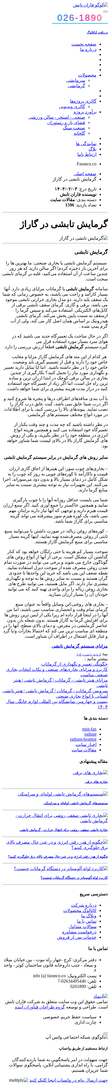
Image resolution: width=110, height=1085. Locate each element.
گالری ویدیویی (72, 106)
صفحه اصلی (85, 173)
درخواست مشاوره (79, 931)
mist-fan (89, 729)
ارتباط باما (86, 154)
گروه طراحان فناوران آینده (40, 1007)
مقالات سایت (84, 749)
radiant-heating (83, 739)
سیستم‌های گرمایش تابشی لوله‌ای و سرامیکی (75, 803)
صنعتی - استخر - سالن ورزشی (56, 117)
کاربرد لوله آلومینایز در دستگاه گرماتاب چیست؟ (74, 878)
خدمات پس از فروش (76, 937)
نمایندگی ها (86, 143)
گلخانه (79, 133)
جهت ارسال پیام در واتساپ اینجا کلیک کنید (68, 1080)
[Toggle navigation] (105, 11)
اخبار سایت (86, 744)
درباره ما (88, 49)
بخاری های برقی (96, 782)
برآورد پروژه (85, 111)
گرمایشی (76, 85)
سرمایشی (75, 80)
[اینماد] (101, 996)
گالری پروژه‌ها (83, 101)
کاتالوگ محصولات (79, 910)
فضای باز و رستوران (66, 122)
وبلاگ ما (88, 915)
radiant (90, 734)
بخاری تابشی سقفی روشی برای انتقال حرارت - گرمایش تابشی (63, 830)
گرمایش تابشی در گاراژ (88, 654)
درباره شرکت (83, 905)
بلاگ (92, 149)
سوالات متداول (82, 926)
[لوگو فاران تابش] (90, 5)
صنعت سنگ (74, 127)
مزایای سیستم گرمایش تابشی (80, 646)
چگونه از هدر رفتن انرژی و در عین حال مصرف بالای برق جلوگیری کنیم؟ (58, 857)
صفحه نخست (83, 44)
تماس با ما (86, 921)
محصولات (87, 75)
